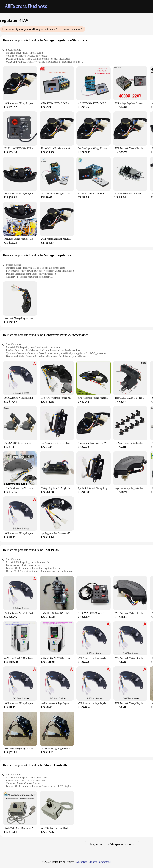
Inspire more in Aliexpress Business (112, 844)
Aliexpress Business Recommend (93, 862)
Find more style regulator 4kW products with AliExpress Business (41, 29)
